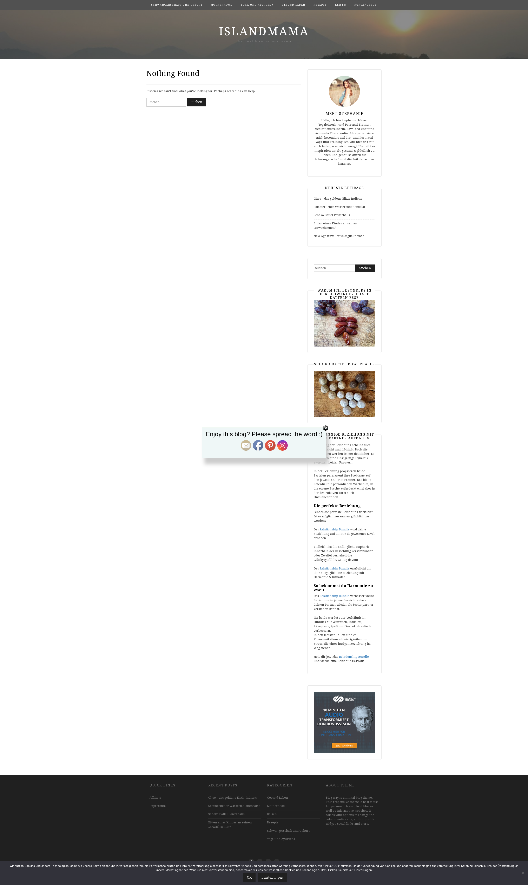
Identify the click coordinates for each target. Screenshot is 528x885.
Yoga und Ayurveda (257, 5)
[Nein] (523, 873)
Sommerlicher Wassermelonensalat (339, 206)
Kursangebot (365, 5)
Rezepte (320, 5)
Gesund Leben (293, 5)
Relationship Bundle (334, 529)
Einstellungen (272, 877)
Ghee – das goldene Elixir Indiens (338, 198)
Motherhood (222, 5)
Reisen (340, 5)
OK (249, 877)
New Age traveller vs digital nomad (339, 236)
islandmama (264, 31)
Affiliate (155, 797)
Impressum (158, 806)
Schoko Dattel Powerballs (332, 215)
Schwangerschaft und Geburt (177, 5)
